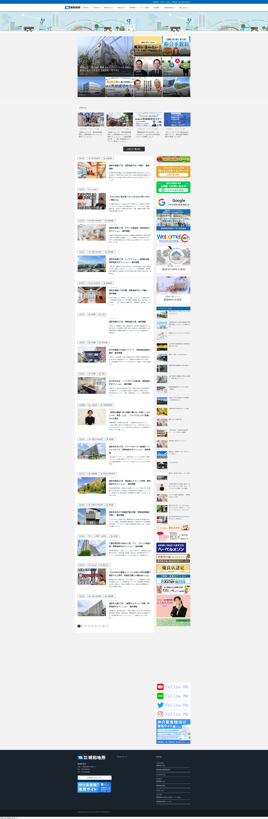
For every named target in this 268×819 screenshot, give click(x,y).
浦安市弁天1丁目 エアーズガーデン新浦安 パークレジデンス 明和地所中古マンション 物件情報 (129, 450)
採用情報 (132, 7)
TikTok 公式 (160, 790)
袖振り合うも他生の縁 (175, 419)
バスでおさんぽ (173, 462)
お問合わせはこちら (94, 778)
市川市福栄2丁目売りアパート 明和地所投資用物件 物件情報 (129, 351)
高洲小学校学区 (96, 252)
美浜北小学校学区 (109, 473)
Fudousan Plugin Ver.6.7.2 (8, 818)
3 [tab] (134, 145)
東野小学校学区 (96, 221)
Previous (75, 128)
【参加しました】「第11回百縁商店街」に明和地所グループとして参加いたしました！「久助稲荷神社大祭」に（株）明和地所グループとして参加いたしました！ (90, 136)
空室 (103, 374)
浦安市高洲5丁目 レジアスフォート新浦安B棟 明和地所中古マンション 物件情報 (130, 260)
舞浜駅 (111, 439)
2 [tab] (131, 145)
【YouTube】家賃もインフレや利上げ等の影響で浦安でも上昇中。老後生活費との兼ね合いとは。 (130, 573)
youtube (94, 189)
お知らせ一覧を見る (134, 149)
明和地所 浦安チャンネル (164, 801)
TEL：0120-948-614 (84, 769)
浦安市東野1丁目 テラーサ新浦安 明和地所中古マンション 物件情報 (129, 229)
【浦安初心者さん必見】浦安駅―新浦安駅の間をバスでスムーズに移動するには (179, 324)
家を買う (86, 7)
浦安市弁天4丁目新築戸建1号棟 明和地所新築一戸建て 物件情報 (130, 513)
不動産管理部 (107, 405)
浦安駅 (93, 314)
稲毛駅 (115, 536)
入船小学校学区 (96, 596)
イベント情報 (144, 7)
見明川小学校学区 (97, 439)
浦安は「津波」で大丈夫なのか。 (178, 354)
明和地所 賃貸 (160, 785)
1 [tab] (128, 145)
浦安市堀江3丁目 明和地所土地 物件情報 (127, 322)
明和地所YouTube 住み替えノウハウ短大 (168, 797)
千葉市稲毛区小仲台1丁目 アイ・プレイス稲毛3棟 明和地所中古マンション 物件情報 (130, 544)
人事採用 (94, 405)
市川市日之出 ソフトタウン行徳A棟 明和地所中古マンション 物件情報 (129, 382)
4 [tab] (137, 145)
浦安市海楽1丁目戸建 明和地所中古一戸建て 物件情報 (129, 291)
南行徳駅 (105, 342)
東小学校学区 (95, 158)
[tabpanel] (91, 128)
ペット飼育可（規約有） (99, 536)
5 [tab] (140, 145)
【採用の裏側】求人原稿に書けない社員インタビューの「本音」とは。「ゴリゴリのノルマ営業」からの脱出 (129, 415)
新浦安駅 (109, 158)
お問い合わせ (183, 7)
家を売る (96, 7)
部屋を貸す (121, 7)
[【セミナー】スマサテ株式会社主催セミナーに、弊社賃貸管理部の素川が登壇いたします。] (148, 119)
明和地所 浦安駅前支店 (163, 769)
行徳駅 (93, 342)
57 (103, 626)
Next (193, 128)
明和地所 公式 (160, 765)
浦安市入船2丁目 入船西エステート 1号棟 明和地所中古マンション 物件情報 (129, 605)
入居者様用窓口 (169, 7)
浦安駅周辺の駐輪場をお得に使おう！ (179, 365)
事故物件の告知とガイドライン (177, 441)
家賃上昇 (106, 565)
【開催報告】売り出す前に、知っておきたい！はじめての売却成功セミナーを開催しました (119, 134)
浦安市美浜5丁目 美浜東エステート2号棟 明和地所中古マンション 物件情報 (130, 482)
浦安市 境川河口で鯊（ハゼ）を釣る (179, 473)
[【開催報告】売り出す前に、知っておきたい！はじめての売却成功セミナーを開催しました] (119, 119)
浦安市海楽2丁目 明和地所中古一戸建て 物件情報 (129, 167)
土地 (103, 314)
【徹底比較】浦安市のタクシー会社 (179, 408)
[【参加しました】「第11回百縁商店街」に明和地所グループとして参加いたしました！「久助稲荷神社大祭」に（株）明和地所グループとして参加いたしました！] (91, 119)
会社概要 (156, 7)
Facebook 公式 (160, 774)
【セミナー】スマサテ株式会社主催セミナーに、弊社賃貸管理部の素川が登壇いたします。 (148, 134)
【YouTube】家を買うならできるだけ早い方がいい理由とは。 (130, 198)
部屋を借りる (108, 7)
